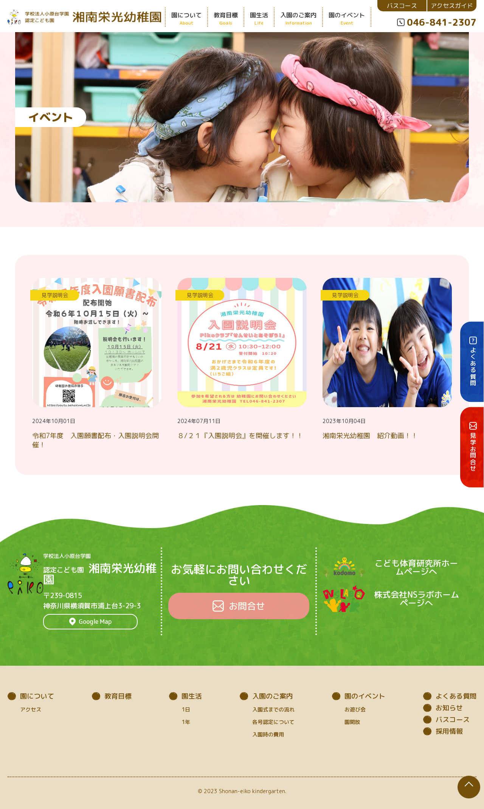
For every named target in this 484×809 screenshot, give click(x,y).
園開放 (352, 721)
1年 (186, 721)
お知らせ (449, 708)
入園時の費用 (268, 734)
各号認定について (273, 721)
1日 (186, 709)
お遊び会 (355, 709)
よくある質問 (456, 696)
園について (37, 696)
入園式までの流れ (273, 709)
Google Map (95, 621)
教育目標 (118, 696)
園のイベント (364, 696)
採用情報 (449, 731)
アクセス (30, 709)
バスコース (402, 6)
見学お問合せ (473, 452)
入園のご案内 (272, 696)
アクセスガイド (452, 6)
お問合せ (247, 606)
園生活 (192, 696)
